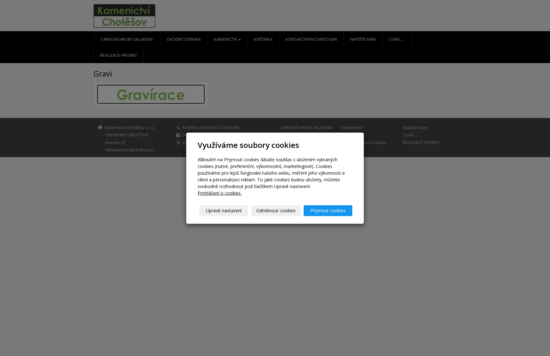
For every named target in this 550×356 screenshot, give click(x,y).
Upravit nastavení (224, 210)
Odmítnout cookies (276, 210)
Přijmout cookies (328, 210)
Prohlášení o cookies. (220, 193)
